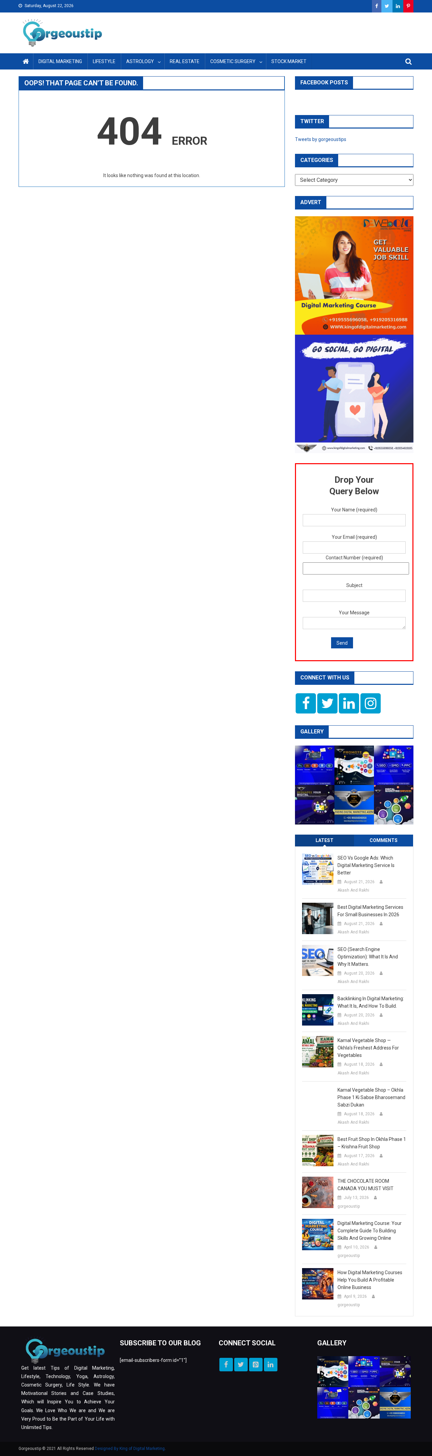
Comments (384, 840)
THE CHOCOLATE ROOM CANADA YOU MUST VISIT (366, 1184)
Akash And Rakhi (353, 890)
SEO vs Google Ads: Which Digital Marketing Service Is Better (366, 865)
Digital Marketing (60, 61)
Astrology (140, 61)
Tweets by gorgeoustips (320, 139)
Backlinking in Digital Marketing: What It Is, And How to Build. (371, 1002)
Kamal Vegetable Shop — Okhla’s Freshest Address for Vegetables (368, 1048)
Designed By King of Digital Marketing (130, 1448)
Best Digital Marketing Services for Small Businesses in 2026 (370, 910)
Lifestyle (104, 61)
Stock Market (288, 61)
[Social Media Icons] (306, 703)
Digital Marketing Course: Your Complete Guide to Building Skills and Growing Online (370, 1231)
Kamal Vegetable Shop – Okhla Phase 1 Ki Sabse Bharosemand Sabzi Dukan (371, 1097)
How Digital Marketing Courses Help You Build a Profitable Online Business (370, 1280)
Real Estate (184, 61)
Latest (324, 840)
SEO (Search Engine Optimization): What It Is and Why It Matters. (368, 957)
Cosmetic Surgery (232, 61)
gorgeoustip (349, 1206)
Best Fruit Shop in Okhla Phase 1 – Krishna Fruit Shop (372, 1143)
